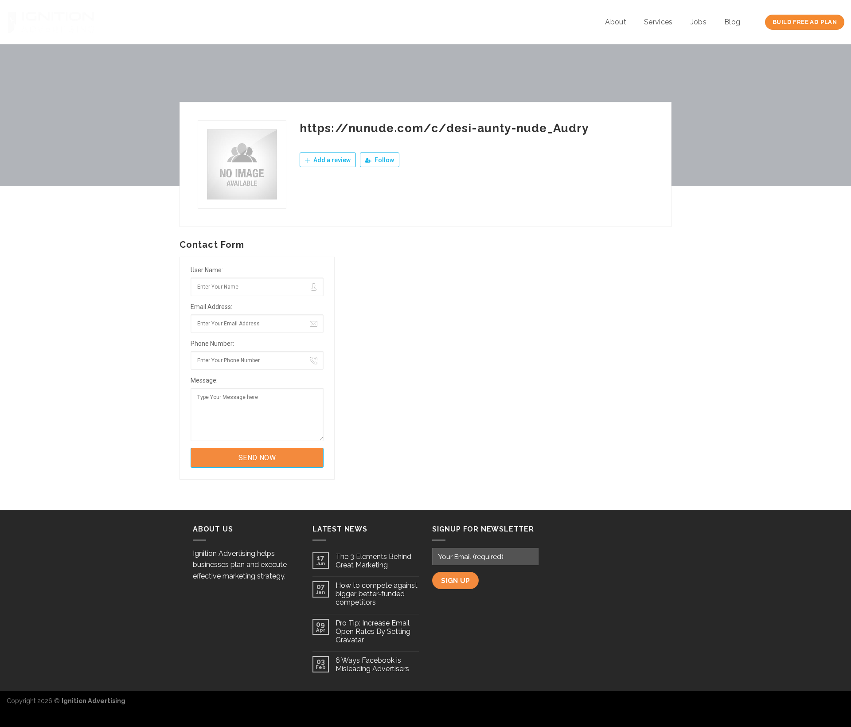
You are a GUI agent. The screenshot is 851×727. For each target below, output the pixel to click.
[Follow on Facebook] (808, 705)
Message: (204, 380)
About (615, 22)
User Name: (207, 270)
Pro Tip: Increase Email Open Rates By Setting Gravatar (373, 631)
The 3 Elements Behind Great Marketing (373, 560)
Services (658, 22)
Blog (732, 22)
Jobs (699, 22)
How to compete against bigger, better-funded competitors (377, 593)
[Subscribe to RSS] (837, 705)
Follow (383, 160)
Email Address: (211, 306)
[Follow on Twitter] (822, 705)
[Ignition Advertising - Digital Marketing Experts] (51, 22)
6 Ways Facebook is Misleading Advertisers (372, 664)
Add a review (331, 160)
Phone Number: (212, 343)
